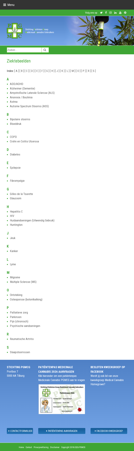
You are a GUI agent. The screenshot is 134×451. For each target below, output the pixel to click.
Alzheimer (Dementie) (22, 88)
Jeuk (12, 238)
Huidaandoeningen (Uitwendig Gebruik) (32, 220)
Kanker (14, 251)
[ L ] (67, 71)
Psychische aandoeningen (25, 326)
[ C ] (27, 71)
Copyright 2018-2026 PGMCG (73, 447)
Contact (29, 447)
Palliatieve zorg (19, 312)
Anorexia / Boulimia (21, 97)
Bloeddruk (15, 124)
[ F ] (42, 71)
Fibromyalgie (17, 180)
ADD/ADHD (16, 84)
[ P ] (83, 71)
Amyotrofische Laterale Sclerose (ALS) (32, 93)
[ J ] (57, 71)
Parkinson (15, 317)
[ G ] (47, 71)
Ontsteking (16, 295)
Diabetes (15, 154)
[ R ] (88, 71)
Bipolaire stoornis (20, 119)
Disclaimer (54, 447)
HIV (12, 216)
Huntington (16, 224)
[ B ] (22, 71)
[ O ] (78, 71)
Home (21, 447)
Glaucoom (15, 198)
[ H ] (52, 71)
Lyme (13, 264)
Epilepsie (15, 167)
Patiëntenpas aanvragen (62, 431)
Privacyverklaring (41, 447)
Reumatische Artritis (22, 339)
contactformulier (21, 431)
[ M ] (73, 71)
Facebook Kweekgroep (110, 431)
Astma (13, 101)
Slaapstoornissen (20, 352)
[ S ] (93, 71)
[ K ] (62, 71)
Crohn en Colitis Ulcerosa (24, 141)
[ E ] (37, 71)
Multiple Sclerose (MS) (23, 282)
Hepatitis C (16, 211)
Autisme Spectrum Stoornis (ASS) (29, 106)
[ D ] (32, 71)
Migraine (15, 277)
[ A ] (17, 71)
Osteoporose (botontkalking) (26, 299)
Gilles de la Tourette (21, 194)
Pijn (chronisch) (19, 321)
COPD (13, 137)
